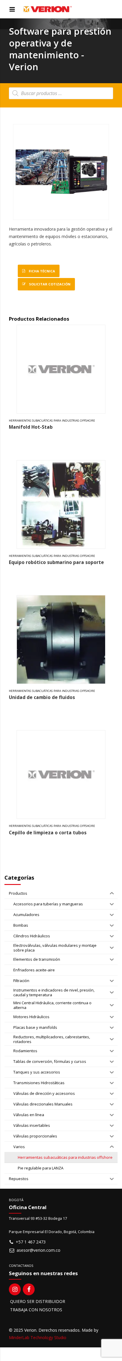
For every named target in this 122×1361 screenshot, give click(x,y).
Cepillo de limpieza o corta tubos (47, 833)
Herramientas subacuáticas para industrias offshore (52, 420)
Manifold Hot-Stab (31, 427)
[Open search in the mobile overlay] (61, 93)
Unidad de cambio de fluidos (42, 697)
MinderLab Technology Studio (37, 1337)
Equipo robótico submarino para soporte (56, 562)
